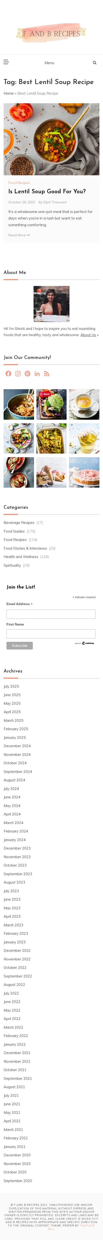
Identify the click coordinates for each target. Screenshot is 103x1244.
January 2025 (15, 737)
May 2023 (12, 908)
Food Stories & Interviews (25, 548)
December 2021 (17, 1052)
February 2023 (16, 933)
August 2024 (14, 780)
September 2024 (18, 771)
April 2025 (12, 712)
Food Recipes (19, 183)
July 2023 (11, 891)
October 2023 (15, 865)
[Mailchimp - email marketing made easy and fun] (84, 645)
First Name (15, 624)
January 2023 (15, 942)
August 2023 (14, 882)
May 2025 (12, 703)
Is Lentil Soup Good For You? (47, 192)
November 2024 (17, 754)
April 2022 (12, 1018)
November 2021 (17, 1061)
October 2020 (15, 1172)
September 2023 (18, 874)
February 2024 (16, 831)
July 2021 (11, 1095)
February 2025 (16, 729)
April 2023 (12, 916)
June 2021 (12, 1104)
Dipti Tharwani (55, 202)
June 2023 (12, 899)
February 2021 (16, 1138)
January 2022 (15, 1044)
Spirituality (12, 565)
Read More (17, 235)
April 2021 (12, 1121)
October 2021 (15, 1070)
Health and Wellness (21, 556)
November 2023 (17, 857)
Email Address (19, 604)
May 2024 (12, 805)
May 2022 (12, 1010)
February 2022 (16, 1035)
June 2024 (12, 797)
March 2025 (13, 720)
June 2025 (12, 694)
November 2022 (17, 959)
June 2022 (12, 1001)
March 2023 (13, 925)
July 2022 (11, 993)
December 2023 (17, 848)
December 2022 (17, 950)
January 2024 (15, 839)
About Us (88, 335)
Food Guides (14, 531)
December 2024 (17, 746)
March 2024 (13, 822)
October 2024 (15, 763)
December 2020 (17, 1155)
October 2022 (15, 967)
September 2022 (18, 976)
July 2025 (11, 686)
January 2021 (15, 1146)
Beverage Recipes (19, 522)
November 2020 (17, 1163)
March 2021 (13, 1129)
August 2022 (14, 984)
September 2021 (18, 1078)
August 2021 (14, 1087)
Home (9, 93)
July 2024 (11, 788)
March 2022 (13, 1027)
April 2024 (12, 814)
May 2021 (12, 1112)
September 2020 (18, 1180)
